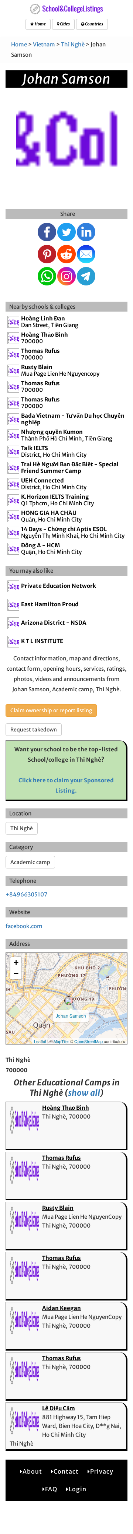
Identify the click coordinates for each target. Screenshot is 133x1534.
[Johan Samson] (68, 1000)
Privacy (101, 1471)
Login (77, 1489)
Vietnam (44, 44)
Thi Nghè (73, 44)
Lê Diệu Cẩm (58, 1408)
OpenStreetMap (88, 1041)
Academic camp (30, 862)
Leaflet (40, 1041)
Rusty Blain (58, 1207)
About (32, 1471)
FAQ (51, 1489)
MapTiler (61, 1041)
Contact (66, 1471)
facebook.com (24, 926)
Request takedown (33, 729)
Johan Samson (71, 1015)
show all (84, 1093)
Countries (93, 24)
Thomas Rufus (61, 1157)
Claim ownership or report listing (51, 710)
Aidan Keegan (61, 1308)
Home (40, 24)
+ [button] (16, 962)
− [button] (16, 973)
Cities (64, 24)
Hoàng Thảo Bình (65, 1107)
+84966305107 (26, 894)
